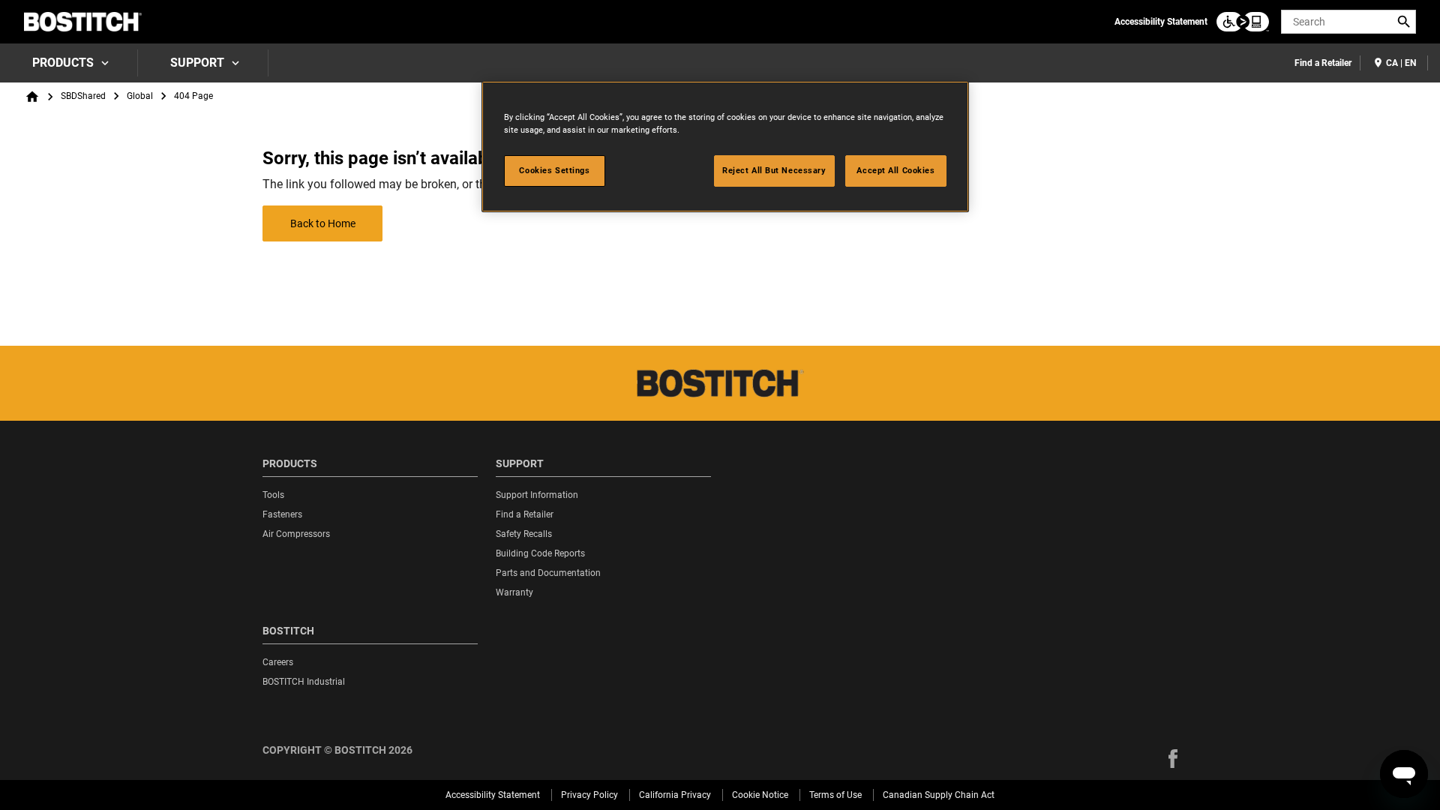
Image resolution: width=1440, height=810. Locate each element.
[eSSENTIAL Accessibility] (1242, 21)
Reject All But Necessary (774, 170)
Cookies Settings (554, 170)
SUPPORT (197, 63)
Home (32, 96)
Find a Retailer (1323, 63)
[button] (1173, 758)
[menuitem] (69, 63)
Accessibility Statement (1161, 21)
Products (63, 63)
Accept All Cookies (895, 170)
